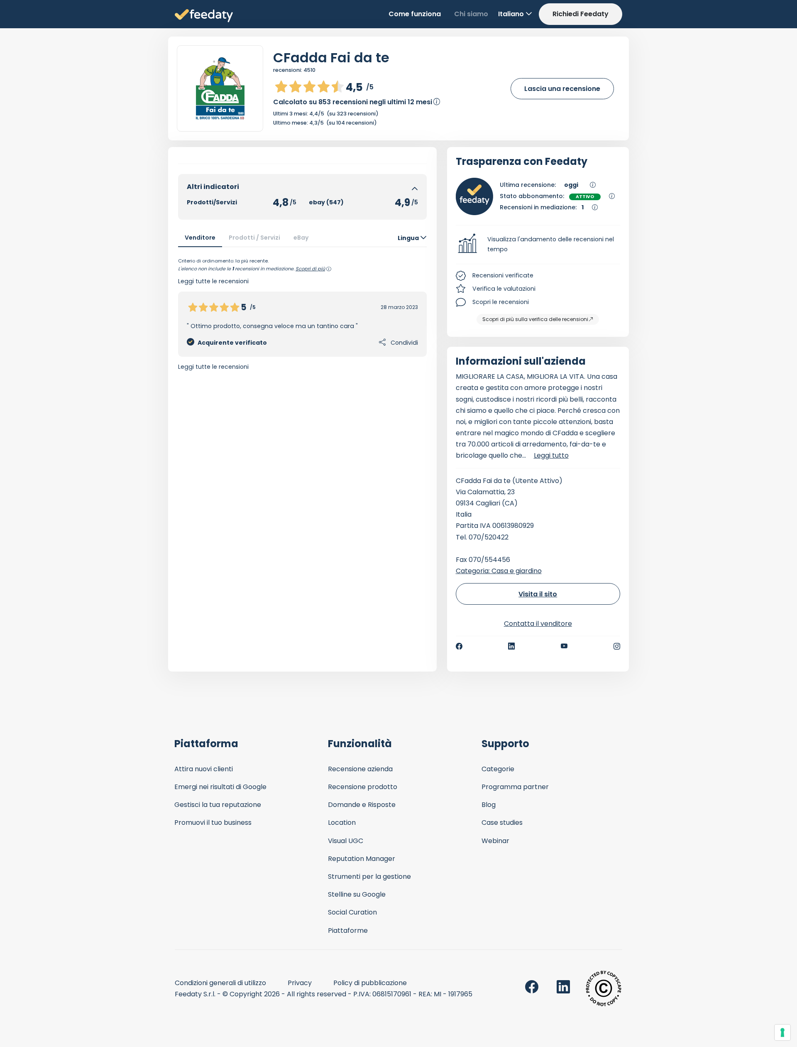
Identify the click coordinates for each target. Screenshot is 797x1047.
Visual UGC (345, 841)
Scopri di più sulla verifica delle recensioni (535, 319)
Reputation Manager (361, 858)
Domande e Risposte (362, 804)
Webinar (495, 841)
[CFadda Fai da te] (220, 88)
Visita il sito (537, 594)
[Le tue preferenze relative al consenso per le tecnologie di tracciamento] (782, 1032)
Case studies (502, 822)
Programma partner (515, 787)
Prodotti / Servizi (254, 237)
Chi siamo (471, 14)
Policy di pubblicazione (370, 983)
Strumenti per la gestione (369, 876)
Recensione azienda (360, 769)
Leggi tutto (551, 455)
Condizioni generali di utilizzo (220, 983)
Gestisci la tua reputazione (217, 804)
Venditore (200, 237)
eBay (301, 237)
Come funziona (415, 14)
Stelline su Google (357, 894)
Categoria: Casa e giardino (499, 571)
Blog (489, 804)
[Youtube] (564, 646)
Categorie (498, 769)
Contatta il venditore (538, 623)
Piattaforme (348, 930)
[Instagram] (617, 646)
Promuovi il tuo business (213, 822)
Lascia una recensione (562, 88)
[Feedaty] (204, 16)
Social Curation (352, 912)
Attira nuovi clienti (203, 769)
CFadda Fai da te (331, 57)
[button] (538, 244)
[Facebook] (459, 646)
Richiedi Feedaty (581, 14)
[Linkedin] (511, 646)
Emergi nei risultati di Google (220, 787)
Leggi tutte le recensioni (213, 367)
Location (342, 822)
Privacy (300, 983)
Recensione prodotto (362, 787)
